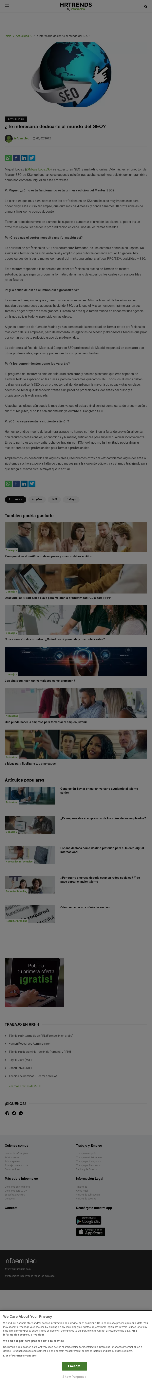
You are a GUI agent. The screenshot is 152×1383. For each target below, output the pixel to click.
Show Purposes (74, 1377)
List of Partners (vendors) (20, 1355)
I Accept (74, 1366)
